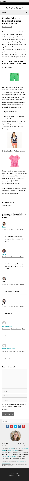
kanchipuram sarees (8, 348)
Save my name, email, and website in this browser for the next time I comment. (14, 406)
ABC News (11, 448)
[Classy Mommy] (14, 8)
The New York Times (12, 450)
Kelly (4, 227)
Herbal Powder (7, 326)
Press (12, 3)
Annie (4, 254)
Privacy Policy (14, 473)
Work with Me (20, 3)
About (7, 3)
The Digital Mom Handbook (9, 456)
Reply (22, 229)
